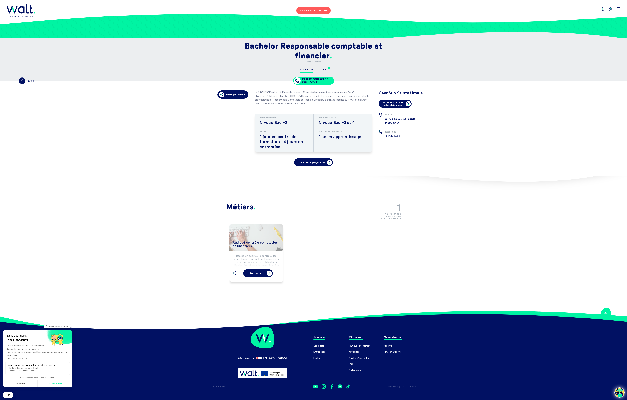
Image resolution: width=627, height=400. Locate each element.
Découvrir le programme (311, 162)
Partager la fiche (235, 94)
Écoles (317, 358)
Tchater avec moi (393, 352)
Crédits (412, 386)
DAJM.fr (223, 386)
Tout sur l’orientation (359, 345)
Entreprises (319, 352)
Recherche (389, 358)
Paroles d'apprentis (359, 358)
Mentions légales (396, 386)
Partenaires (355, 370)
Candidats (319, 345)
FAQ (351, 364)
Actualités (354, 352)
